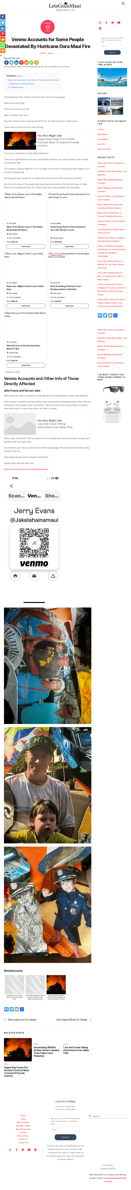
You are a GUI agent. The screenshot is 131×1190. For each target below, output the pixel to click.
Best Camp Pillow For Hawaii (72, 1019)
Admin (43, 53)
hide (19, 76)
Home (23, 1116)
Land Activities (104, 149)
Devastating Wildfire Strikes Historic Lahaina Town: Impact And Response (46, 1051)
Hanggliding (102, 139)
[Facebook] (6, 62)
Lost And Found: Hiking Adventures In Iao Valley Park (76, 1050)
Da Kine (23, 1132)
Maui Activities (23, 1122)
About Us (23, 1139)
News (50, 53)
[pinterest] (100, 28)
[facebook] (106, 22)
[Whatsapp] (31, 62)
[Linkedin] (16, 62)
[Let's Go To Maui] (65, 6)
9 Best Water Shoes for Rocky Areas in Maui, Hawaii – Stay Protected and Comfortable (111, 302)
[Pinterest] (21, 62)
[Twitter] (11, 62)
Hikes (23, 1119)
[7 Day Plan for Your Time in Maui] (112, 86)
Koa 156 (101, 144)
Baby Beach (102, 134)
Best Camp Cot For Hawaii (22, 1019)
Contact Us (23, 1142)
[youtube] (118, 22)
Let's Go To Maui (64, 1106)
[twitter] (112, 22)
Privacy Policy (23, 1136)
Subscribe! (112, 52)
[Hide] (1, 56)
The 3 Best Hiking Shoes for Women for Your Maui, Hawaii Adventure (110, 264)
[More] (36, 62)
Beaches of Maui (23, 1126)
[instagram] (100, 22)
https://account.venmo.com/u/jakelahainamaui (26, 469)
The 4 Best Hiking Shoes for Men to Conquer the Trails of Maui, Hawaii (110, 276)
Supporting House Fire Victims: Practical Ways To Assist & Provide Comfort (16, 1071)
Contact (101, 129)
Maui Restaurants (23, 1129)
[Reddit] (26, 62)
